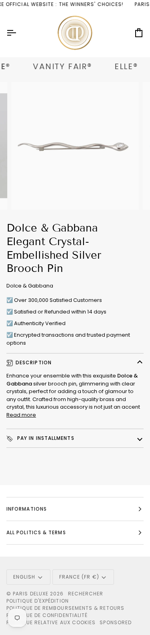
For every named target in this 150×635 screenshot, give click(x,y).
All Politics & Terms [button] (36, 532)
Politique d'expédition (37, 600)
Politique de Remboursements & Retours (65, 608)
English (24, 576)
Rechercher (86, 593)
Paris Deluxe (30, 593)
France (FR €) (79, 576)
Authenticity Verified (40, 323)
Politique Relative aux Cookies (51, 622)
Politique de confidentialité (47, 615)
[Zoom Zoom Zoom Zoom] (75, 146)
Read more (21, 415)
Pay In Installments (45, 438)
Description (34, 362)
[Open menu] (18, 33)
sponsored (116, 622)
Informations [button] (26, 508)
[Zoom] (26, 195)
